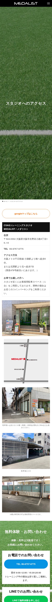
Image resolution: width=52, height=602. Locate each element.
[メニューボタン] (48, 3)
